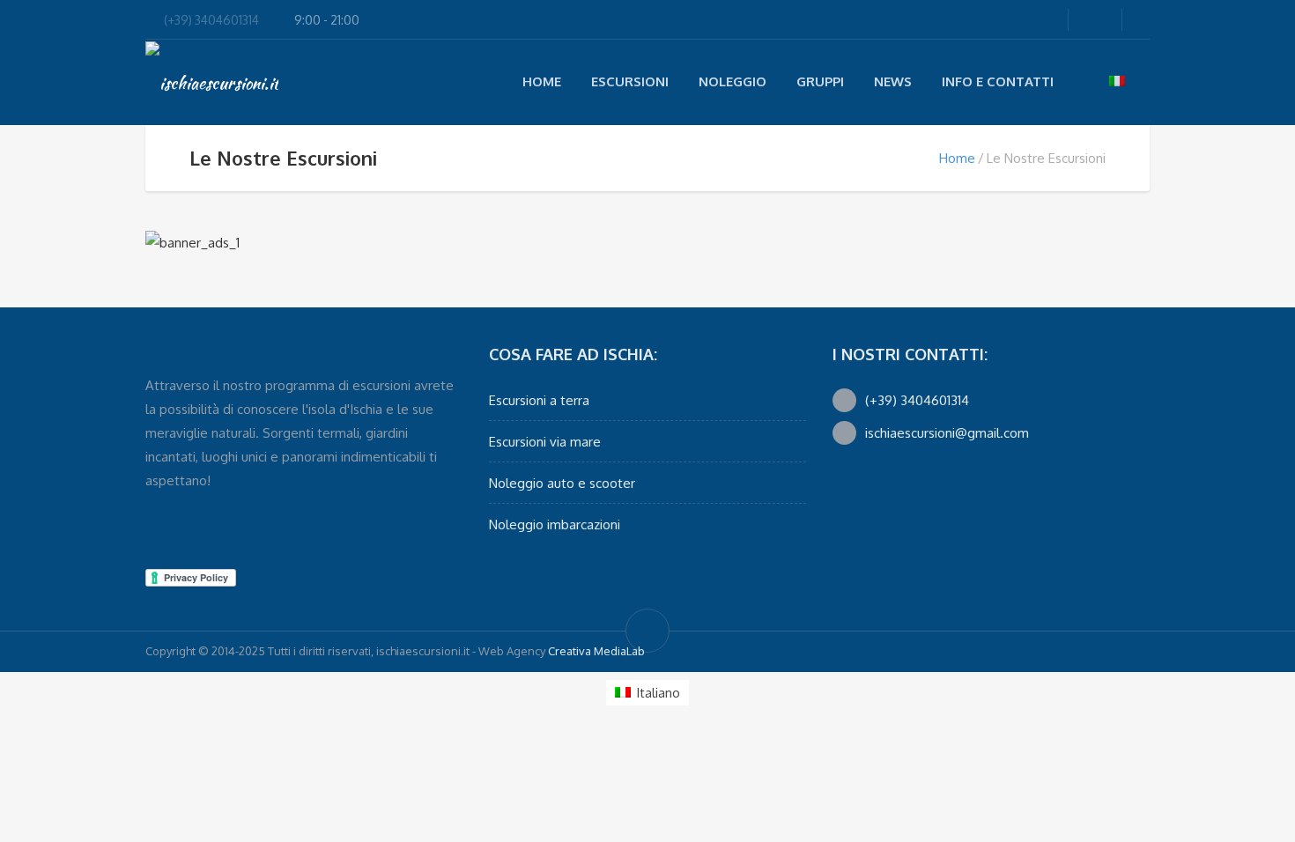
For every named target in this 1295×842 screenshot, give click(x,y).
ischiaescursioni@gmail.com (947, 433)
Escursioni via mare (545, 441)
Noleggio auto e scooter (562, 483)
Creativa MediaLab (596, 651)
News (893, 81)
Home (541, 81)
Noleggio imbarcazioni (554, 524)
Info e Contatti (998, 81)
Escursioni (630, 81)
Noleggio (732, 81)
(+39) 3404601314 (211, 19)
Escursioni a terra (539, 400)
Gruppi (820, 81)
